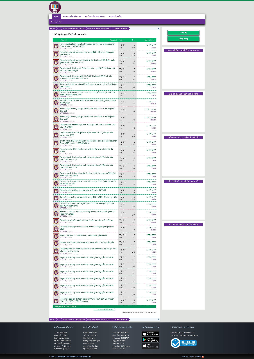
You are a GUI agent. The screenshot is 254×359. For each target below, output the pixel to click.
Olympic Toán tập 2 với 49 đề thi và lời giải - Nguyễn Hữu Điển (87, 285)
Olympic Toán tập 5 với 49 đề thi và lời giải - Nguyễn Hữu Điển (87, 264)
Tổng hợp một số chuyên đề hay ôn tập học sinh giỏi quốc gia (86, 220)
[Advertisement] (183, 69)
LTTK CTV (63, 48)
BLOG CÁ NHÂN (115, 16)
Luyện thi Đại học (118, 341)
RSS (203, 357)
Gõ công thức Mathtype (62, 346)
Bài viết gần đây (56, 22)
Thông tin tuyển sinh (90, 335)
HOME (56, 17)
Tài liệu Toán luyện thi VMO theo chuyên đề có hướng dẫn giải (87, 242)
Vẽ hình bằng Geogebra (63, 343)
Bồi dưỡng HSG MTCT (120, 338)
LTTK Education (92, 355)
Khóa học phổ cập (119, 349)
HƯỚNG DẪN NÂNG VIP (72, 16)
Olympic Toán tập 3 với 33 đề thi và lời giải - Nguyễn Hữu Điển (87, 278)
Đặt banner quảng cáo (62, 349)
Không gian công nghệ (91, 341)
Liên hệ (191, 356)
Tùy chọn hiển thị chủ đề (104, 309)
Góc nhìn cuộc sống (90, 346)
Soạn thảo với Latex (61, 338)
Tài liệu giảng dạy (60, 333)
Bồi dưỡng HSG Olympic (121, 346)
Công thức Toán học (61, 335)
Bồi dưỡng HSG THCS (120, 335)
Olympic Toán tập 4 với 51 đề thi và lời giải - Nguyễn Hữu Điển (87, 271)
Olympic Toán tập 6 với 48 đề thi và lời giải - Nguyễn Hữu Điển (87, 257)
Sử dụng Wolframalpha (62, 341)
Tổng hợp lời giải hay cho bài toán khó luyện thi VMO (83, 190)
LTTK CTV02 (64, 113)
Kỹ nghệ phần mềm (90, 349)
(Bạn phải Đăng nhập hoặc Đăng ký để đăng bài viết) (139, 312)
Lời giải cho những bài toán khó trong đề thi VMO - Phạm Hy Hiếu (88, 197)
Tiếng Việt (185, 356)
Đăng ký (183, 33)
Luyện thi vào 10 (118, 343)
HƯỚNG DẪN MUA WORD (95, 16)
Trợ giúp (198, 356)
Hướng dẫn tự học (90, 333)
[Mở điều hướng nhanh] (158, 28)
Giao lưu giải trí (88, 343)
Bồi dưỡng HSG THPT (120, 333)
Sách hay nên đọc (89, 338)
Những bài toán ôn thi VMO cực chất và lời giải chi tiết (83, 235)
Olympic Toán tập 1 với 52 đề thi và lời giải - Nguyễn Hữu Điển (87, 292)
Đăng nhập (183, 39)
